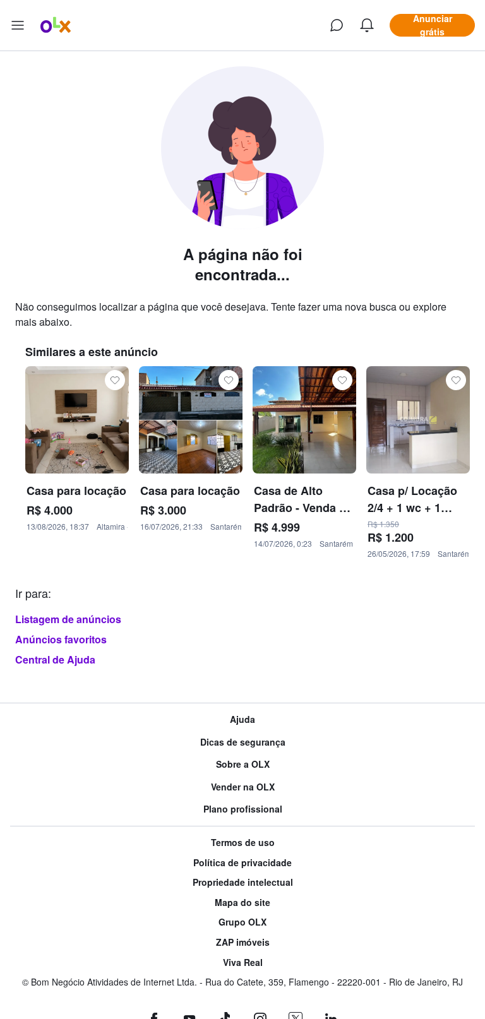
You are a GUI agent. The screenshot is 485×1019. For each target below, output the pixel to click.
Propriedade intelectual (243, 882)
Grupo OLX (242, 922)
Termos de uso (243, 843)
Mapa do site (242, 903)
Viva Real (243, 962)
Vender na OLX (243, 787)
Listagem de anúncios (68, 619)
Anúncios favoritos (61, 639)
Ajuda (242, 719)
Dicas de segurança (242, 742)
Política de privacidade (242, 863)
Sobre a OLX (243, 764)
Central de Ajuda (55, 659)
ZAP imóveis (243, 942)
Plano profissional (242, 809)
